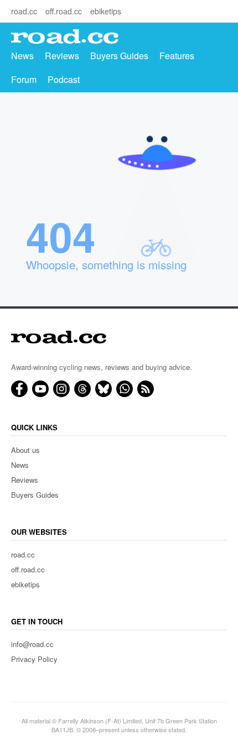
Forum (24, 79)
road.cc (24, 11)
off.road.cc (63, 11)
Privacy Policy (34, 659)
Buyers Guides (119, 55)
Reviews (62, 55)
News (22, 55)
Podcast (64, 79)
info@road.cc (32, 644)
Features (176, 55)
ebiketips (105, 11)
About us (25, 450)
